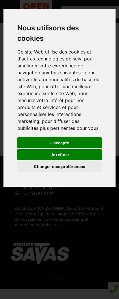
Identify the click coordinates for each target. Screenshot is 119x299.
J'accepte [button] (59, 142)
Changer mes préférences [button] (59, 166)
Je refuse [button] (60, 154)
